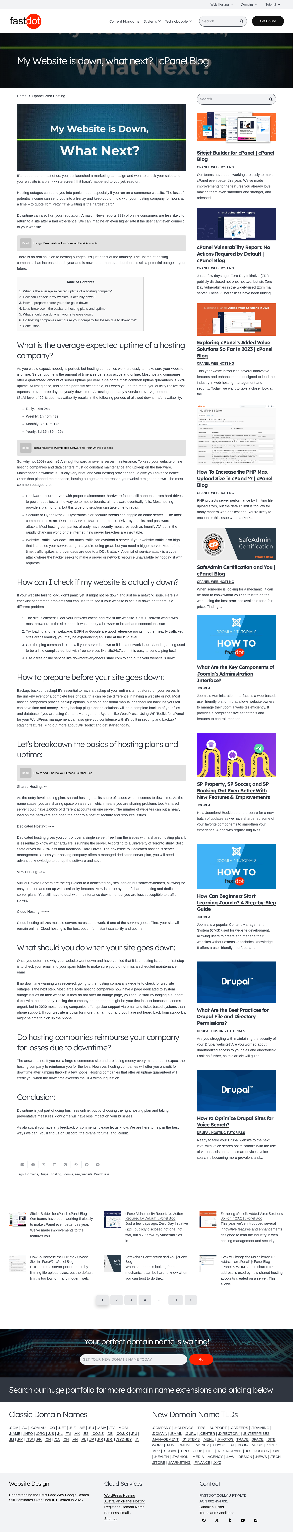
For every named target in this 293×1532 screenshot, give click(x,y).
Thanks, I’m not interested (146, 846)
